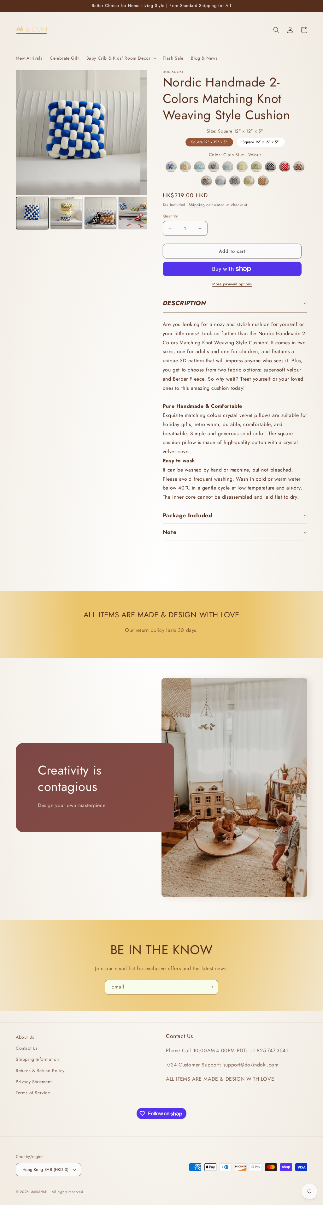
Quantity (170, 216)
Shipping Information (37, 1059)
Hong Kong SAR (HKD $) (45, 1169)
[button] (121, 58)
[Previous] (25, 132)
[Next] (138, 132)
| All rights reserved (66, 1191)
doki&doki (39, 1191)
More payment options (232, 284)
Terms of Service (33, 1092)
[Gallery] (81, 150)
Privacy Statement (33, 1081)
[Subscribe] (211, 987)
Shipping (197, 205)
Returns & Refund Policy (40, 1070)
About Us (25, 1037)
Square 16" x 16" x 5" (260, 141)
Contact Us (27, 1048)
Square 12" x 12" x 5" (209, 141)
